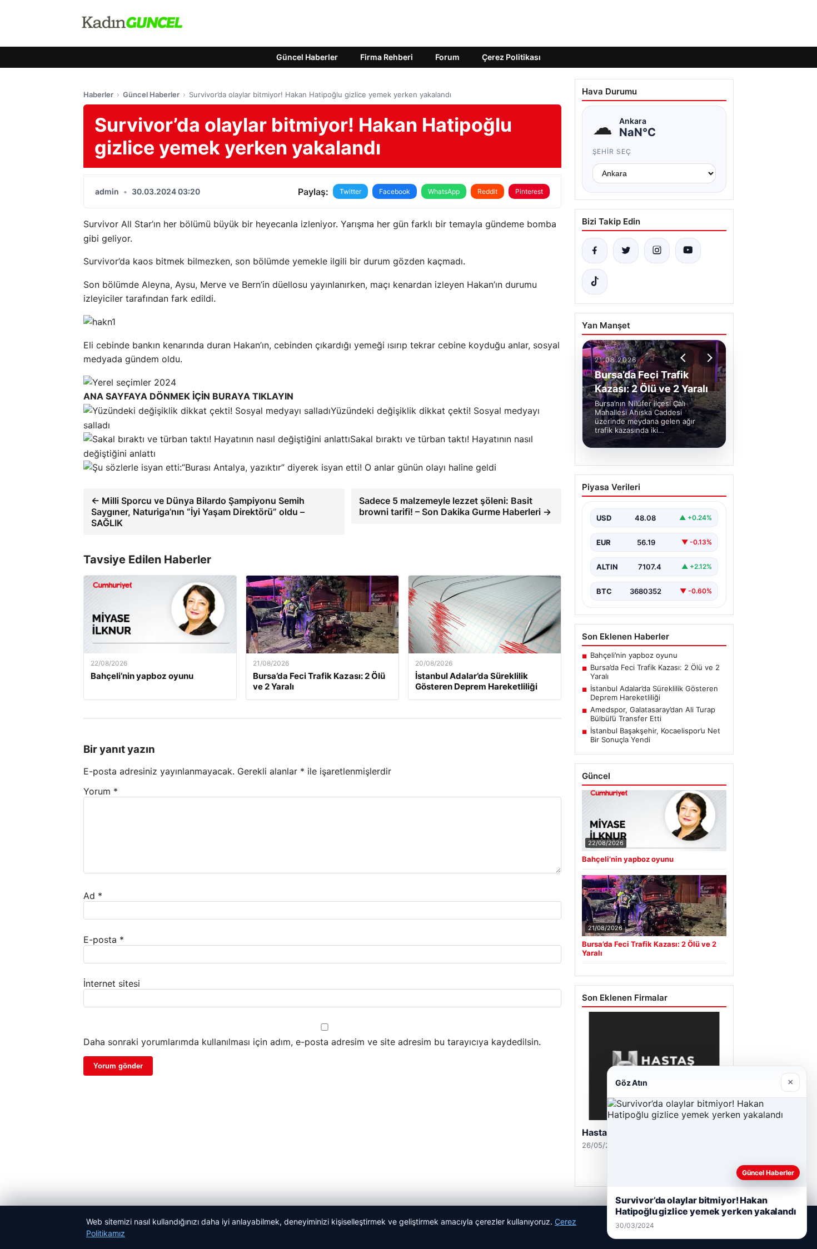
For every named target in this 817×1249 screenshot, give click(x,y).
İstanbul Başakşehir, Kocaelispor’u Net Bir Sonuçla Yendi (655, 735)
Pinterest (529, 191)
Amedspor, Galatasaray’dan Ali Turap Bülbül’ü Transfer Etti (652, 714)
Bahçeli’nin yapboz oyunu (633, 655)
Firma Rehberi (386, 57)
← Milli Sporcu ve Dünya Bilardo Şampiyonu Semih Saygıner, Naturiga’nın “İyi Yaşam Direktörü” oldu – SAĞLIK (198, 511)
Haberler (98, 94)
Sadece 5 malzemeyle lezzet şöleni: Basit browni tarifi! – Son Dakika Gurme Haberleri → (455, 506)
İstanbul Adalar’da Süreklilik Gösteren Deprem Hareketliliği (654, 693)
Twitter (350, 191)
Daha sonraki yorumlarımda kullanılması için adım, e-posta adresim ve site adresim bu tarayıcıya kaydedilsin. (312, 1041)
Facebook (394, 191)
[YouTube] (688, 250)
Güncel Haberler (307, 57)
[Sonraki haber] (708, 357)
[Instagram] (657, 250)
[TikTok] (594, 281)
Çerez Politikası (511, 57)
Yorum (100, 791)
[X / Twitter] (626, 250)
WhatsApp (444, 191)
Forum (447, 57)
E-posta (103, 939)
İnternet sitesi (111, 983)
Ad (92, 895)
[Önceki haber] (684, 357)
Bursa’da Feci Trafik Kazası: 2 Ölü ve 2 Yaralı (655, 672)
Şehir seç (612, 151)
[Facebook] (594, 250)
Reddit (487, 191)
